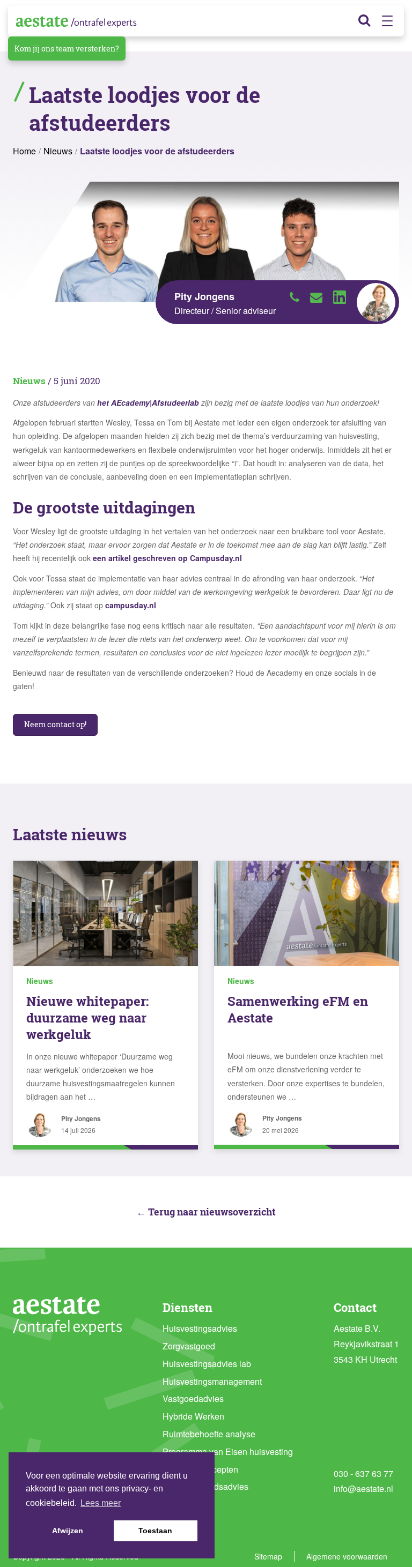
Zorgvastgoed (189, 1346)
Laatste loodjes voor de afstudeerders (157, 151)
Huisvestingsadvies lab (207, 1363)
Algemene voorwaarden (346, 1556)
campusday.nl (130, 605)
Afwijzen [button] (67, 1530)
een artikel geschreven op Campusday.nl (166, 558)
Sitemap (268, 1556)
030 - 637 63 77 (363, 1473)
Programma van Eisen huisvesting (228, 1451)
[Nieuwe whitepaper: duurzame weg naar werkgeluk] (105, 913)
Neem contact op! (55, 724)
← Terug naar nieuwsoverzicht (206, 1211)
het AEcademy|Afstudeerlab (148, 402)
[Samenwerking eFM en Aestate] (306, 913)
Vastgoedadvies (193, 1398)
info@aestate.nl (363, 1488)
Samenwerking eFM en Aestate (297, 1009)
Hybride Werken (193, 1416)
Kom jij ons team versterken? (66, 48)
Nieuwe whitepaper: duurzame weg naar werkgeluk (87, 1018)
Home (24, 151)
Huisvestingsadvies (200, 1328)
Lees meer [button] (100, 1503)
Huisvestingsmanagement (212, 1381)
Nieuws (57, 151)
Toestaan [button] (155, 1530)
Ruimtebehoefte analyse (209, 1434)
